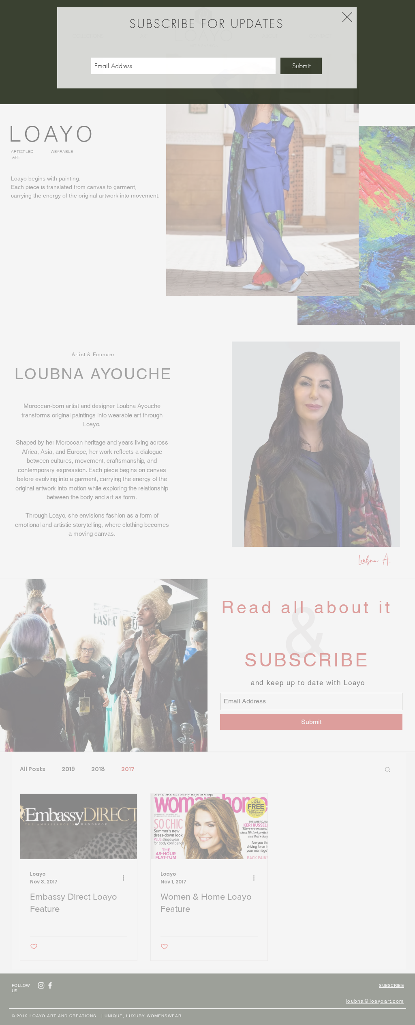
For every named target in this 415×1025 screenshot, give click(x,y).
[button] (347, 17)
